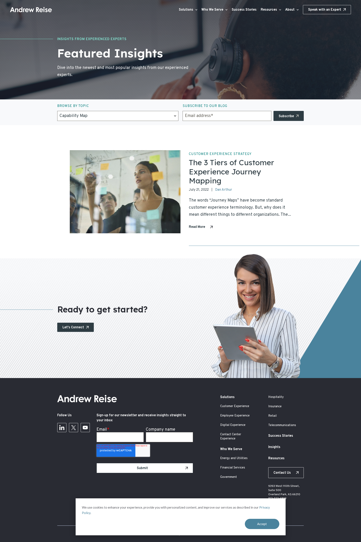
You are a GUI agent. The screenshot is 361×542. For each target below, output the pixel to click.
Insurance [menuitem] (275, 407)
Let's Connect (73, 327)
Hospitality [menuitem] (276, 397)
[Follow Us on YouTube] (85, 429)
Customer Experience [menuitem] (234, 406)
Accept (262, 524)
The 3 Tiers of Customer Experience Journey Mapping (231, 171)
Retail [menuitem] (272, 416)
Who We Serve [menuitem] (231, 449)
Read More (197, 227)
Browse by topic (73, 106)
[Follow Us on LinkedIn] (61, 429)
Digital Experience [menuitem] (232, 425)
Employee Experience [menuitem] (235, 416)
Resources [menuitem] (276, 458)
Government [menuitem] (228, 477)
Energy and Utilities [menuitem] (234, 458)
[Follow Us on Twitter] (73, 429)
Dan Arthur (223, 190)
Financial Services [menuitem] (232, 468)
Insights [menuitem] (274, 447)
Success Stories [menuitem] (280, 436)
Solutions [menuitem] (227, 397)
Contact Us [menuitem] (282, 473)
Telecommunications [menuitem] (282, 425)
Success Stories (244, 9)
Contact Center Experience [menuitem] (230, 437)
